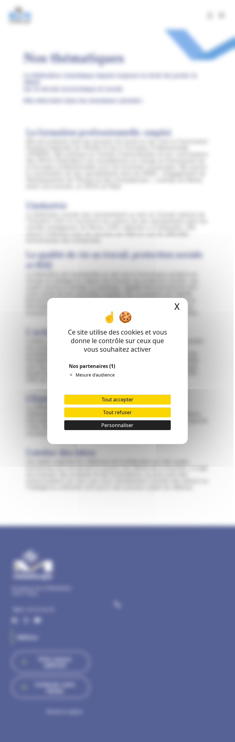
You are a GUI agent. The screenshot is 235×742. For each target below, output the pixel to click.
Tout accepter (117, 399)
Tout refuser (117, 412)
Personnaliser (117, 425)
